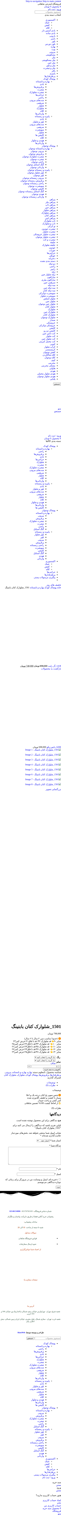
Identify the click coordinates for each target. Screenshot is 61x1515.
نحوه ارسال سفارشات (27, 1244)
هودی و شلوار (37, 140)
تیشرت (40, 89)
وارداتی (40, 558)
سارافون (51, 277)
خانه (58, 587)
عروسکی (51, 323)
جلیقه (52, 242)
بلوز (53, 41)
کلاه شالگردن (49, 355)
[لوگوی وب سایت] (43, 406)
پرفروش (40, 518)
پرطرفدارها (50, 76)
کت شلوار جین (48, 339)
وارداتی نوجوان (37, 167)
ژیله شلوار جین (48, 274)
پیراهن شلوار (49, 210)
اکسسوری (50, 20)
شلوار (41, 105)
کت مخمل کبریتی (47, 341)
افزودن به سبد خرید (52, 1069)
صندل (52, 320)
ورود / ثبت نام (48, 1477)
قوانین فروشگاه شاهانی (27, 1238)
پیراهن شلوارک (48, 213)
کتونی (52, 344)
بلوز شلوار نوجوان (35, 172)
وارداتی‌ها (39, 113)
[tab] (51, 1082)
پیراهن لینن (50, 218)
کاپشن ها (39, 135)
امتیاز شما (55, 1140)
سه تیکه (51, 285)
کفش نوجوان (49, 352)
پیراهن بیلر (50, 202)
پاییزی (52, 73)
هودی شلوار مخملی (46, 373)
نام (59, 1169)
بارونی (52, 36)
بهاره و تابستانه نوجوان (39, 148)
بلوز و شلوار (38, 121)
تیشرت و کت (49, 239)
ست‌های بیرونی (37, 100)
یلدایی (52, 379)
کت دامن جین (48, 333)
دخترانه (52, 258)
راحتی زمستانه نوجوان (33, 183)
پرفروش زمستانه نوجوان (32, 180)
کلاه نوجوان (50, 357)
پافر (53, 71)
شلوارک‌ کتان (49, 314)
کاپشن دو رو (49, 331)
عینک (47, 22)
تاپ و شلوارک (48, 223)
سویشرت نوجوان (36, 186)
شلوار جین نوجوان (46, 304)
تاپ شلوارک (49, 221)
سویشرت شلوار (47, 296)
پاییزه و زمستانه (42, 116)
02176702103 (27, 1211)
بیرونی (52, 52)
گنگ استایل (38, 529)
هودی (52, 371)
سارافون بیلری (48, 280)
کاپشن (52, 328)
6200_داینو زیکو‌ (53, 747)
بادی (42, 84)
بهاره (53, 46)
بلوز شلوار (39, 534)
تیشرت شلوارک (36, 92)
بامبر (53, 38)
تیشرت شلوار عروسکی (44, 234)
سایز (58, 1062)
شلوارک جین (49, 312)
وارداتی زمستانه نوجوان (33, 197)
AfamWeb (21, 1332)
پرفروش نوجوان (36, 154)
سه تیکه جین (49, 288)
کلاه (48, 28)
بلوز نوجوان (38, 175)
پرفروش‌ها (39, 87)
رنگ (58, 1057)
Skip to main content (52, 1)
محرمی (51, 363)
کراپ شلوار (49, 347)
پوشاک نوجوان (48, 146)
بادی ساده (50, 33)
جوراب (52, 250)
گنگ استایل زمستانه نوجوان (31, 191)
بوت (53, 49)
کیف (53, 360)
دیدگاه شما (55, 1145)
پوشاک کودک (49, 79)
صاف (53, 1063)
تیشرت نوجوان (37, 159)
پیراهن (52, 199)
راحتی (41, 97)
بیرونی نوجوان (37, 151)
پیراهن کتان (50, 215)
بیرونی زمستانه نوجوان (33, 178)
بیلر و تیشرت (49, 68)
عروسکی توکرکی (47, 325)
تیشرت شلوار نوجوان (45, 237)
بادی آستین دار (48, 30)
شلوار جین (50, 301)
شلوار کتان (50, 306)
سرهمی (40, 103)
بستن (58, 1485)
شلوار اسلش (49, 298)
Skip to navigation (34, 1)
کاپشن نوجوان (37, 188)
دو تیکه (52, 264)
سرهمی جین (49, 282)
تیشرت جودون (48, 229)
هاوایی (52, 368)
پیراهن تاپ (50, 205)
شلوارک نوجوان (48, 317)
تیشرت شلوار (49, 231)
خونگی (52, 255)
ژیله (53, 272)
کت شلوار (50, 336)
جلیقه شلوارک (48, 245)
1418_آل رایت (54, 666)
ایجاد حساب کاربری (52, 1500)
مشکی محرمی (48, 365)
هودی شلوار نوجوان (46, 376)
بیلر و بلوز (50, 65)
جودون (52, 247)
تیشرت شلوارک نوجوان (33, 156)
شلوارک (40, 108)
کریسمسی (50, 349)
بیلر (53, 57)
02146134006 (15, 1211)
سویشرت (39, 130)
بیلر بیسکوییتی (48, 60)
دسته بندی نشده (47, 261)
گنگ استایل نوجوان (35, 164)
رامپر (52, 269)
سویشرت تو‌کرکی (47, 293)
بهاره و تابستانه (43, 81)
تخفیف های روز (54, 585)
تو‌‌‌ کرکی (51, 226)
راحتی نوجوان (37, 162)
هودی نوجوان (38, 194)
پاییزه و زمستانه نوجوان (39, 170)
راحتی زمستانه (37, 545)
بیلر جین (51, 63)
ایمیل (57, 1174)
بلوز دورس (50, 44)
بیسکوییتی (50, 54)
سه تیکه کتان (49, 290)
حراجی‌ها (40, 95)
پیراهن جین (50, 207)
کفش (47, 25)
